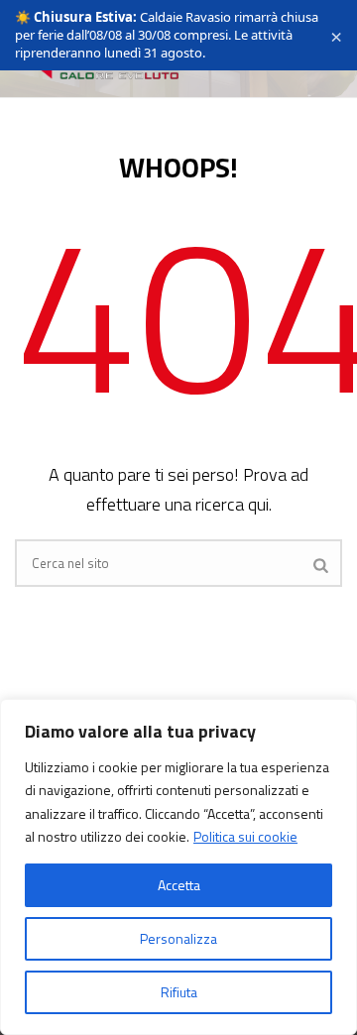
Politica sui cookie (245, 836)
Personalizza (178, 938)
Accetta (179, 884)
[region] (178, 867)
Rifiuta (179, 991)
